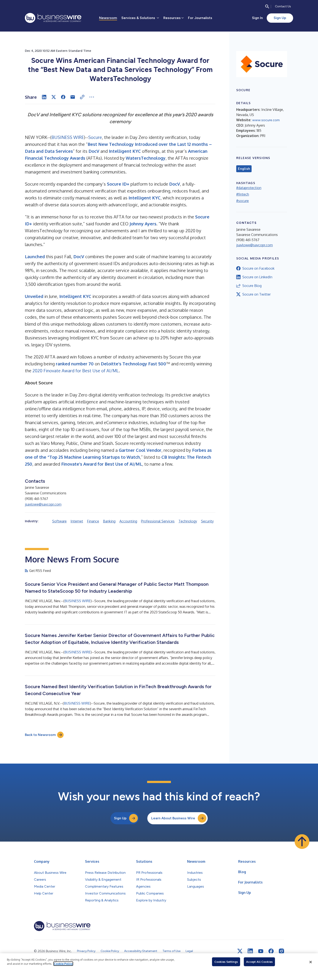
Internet (77, 521)
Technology (187, 521)
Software (59, 521)
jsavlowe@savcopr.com (43, 504)
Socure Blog (252, 285)
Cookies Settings (226, 961)
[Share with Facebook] (63, 97)
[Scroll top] (302, 841)
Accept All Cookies (259, 961)
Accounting (128, 521)
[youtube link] (260, 951)
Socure (95, 137)
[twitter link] (240, 951)
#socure (242, 201)
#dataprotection (248, 188)
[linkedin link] (250, 951)
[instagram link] (281, 951)
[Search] (267, 6)
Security (207, 521)
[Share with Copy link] (82, 97)
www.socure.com (266, 120)
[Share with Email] (72, 97)
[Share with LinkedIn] (44, 97)
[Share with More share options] (91, 97)
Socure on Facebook (258, 268)
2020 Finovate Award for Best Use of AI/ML (75, 370)
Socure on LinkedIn (257, 277)
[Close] (310, 962)
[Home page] (53, 18)
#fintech (242, 194)
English (244, 169)
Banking (109, 521)
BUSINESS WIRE (67, 137)
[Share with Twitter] (53, 97)
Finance (93, 521)
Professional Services (158, 521)
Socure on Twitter (256, 294)
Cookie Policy (63, 963)
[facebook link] (271, 951)
